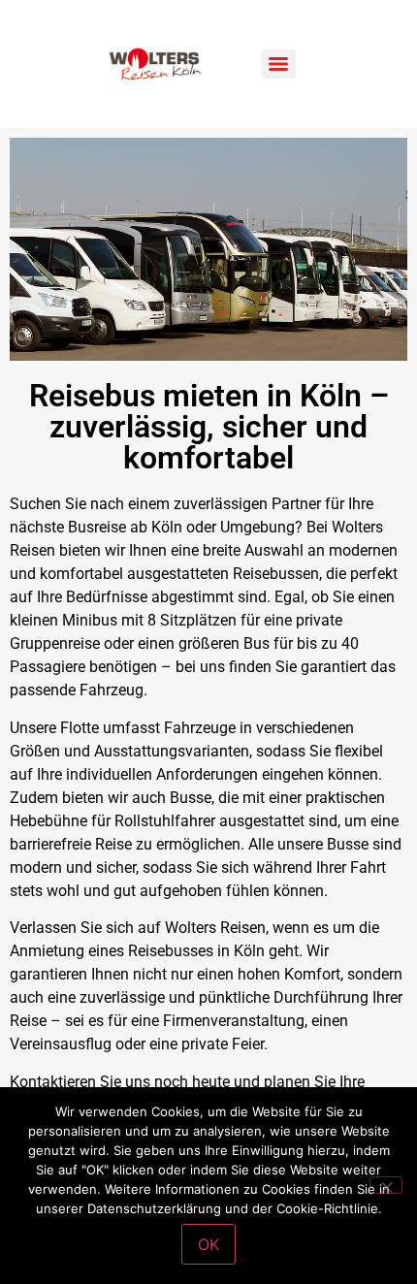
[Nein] (385, 1185)
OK (208, 1244)
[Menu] (278, 64)
